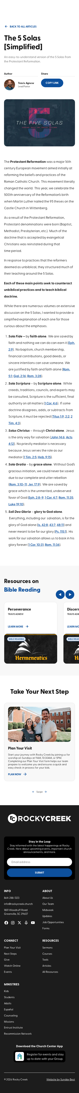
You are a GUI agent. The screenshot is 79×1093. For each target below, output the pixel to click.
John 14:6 (58, 437)
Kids (6, 991)
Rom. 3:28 (34, 375)
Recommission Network (18, 1033)
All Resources (50, 971)
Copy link (52, 83)
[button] (60, 594)
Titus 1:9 (58, 416)
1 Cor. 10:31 (36, 544)
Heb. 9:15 (44, 457)
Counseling (10, 1015)
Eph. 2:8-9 (36, 497)
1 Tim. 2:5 (30, 457)
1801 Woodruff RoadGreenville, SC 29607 (16, 911)
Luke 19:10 (15, 504)
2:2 (67, 416)
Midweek (47, 910)
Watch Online (12, 965)
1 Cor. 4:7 (51, 497)
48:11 (60, 524)
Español (8, 1009)
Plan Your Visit (12, 947)
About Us (47, 897)
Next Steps (10, 953)
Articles (46, 965)
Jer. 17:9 (34, 484)
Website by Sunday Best (60, 1079)
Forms (45, 928)
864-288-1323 (11, 897)
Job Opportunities (53, 922)
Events (8, 971)
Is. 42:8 (43, 524)
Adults (7, 1003)
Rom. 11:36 (52, 544)
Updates (47, 916)
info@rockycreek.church (18, 903)
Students (9, 997)
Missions (9, 1021)
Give (7, 959)
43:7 (52, 524)
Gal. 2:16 (19, 375)
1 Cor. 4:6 (51, 403)
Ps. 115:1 (60, 531)
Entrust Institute (13, 1027)
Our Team (48, 903)
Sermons (47, 947)
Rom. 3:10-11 (18, 484)
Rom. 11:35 (66, 497)
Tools (45, 959)
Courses (47, 953)
